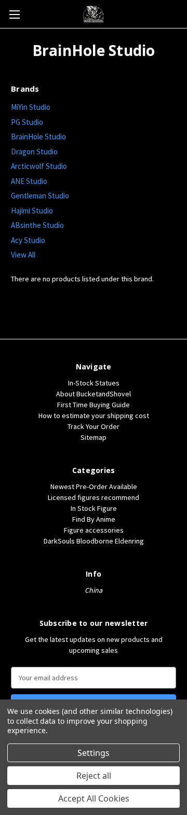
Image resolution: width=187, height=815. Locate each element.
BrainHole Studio (38, 136)
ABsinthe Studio (37, 225)
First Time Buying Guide (93, 404)
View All (23, 255)
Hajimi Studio (32, 211)
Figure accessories (94, 530)
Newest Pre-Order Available (93, 486)
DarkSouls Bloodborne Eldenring (94, 541)
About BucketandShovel (93, 393)
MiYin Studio (30, 107)
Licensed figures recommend (93, 497)
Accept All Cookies (93, 798)
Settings (93, 753)
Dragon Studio (34, 151)
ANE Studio (29, 181)
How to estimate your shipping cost (93, 415)
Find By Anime (93, 519)
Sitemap (93, 437)
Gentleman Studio (40, 196)
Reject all (93, 775)
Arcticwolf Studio (39, 166)
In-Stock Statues (93, 383)
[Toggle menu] (14, 14)
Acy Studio (28, 240)
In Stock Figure (94, 508)
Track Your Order (93, 426)
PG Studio (27, 122)
